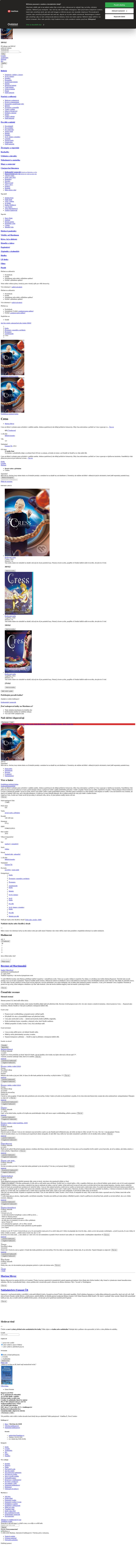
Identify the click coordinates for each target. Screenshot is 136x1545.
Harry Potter (9, 218)
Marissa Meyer (9, 424)
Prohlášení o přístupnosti (12, 1505)
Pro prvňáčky (9, 128)
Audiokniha (6, 1359)
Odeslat (4, 1527)
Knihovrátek (9, 1498)
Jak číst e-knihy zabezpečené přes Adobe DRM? (16, 323)
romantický (14, 844)
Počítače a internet (10, 113)
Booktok (7, 188)
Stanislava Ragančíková (8, 1207)
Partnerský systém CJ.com (13, 1502)
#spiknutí (4, 786)
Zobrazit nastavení (118, 11)
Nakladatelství (9, 776)
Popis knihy (8, 769)
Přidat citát (4, 1363)
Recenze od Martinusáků (13, 966)
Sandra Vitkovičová (7, 970)
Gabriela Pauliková (7, 1176)
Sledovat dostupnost (7, 477)
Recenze (7, 772)
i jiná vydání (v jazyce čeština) (12, 1345)
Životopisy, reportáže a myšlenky (15, 330)
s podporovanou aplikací (25, 311)
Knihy (3, 54)
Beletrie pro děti (14, 916)
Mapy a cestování (8, 164)
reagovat (3, 1058)
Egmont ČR (8, 446)
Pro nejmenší (9, 126)
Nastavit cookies (10, 1536)
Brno (6, 1424)
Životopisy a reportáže (12, 107)
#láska (9, 786)
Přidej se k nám (9, 1507)
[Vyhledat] (20, 52)
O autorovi (8, 774)
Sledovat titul (5, 1361)
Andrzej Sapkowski (11, 210)
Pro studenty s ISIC (11, 1483)
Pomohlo (4, 1045)
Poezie (7, 91)
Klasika (7, 84)
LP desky (4, 259)
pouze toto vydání (8, 1343)
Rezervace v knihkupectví (13, 1480)
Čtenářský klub (9, 1509)
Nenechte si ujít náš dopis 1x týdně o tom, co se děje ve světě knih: (22, 1523)
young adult (15, 870)
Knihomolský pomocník (8, 702)
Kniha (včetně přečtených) (11, 1355)
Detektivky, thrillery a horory (14, 75)
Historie (7, 106)
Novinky (7, 181)
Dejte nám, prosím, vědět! (33, 920)
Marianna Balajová (7, 1049)
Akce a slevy (9, 184)
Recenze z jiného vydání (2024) (11, 1066)
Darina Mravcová (6, 1143)
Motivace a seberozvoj (12, 100)
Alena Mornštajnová (11, 208)
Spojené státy (9, 854)
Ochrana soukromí (10, 1538)
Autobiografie (9, 334)
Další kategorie (9, 92)
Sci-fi (10, 898)
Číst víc (111, 427)
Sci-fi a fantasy (9, 76)
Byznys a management (12, 102)
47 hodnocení (11, 430)
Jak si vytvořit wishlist (12, 1476)
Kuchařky (5, 152)
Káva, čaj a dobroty (9, 239)
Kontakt (7, 1463)
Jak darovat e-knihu (11, 1474)
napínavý (8, 844)
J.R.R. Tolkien (9, 201)
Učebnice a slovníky (9, 156)
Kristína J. (4, 1125)
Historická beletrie (10, 85)
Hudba (4, 255)
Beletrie (4, 71)
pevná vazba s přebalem (12, 813)
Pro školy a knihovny (11, 1481)
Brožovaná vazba (10, 557)
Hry (2, 61)
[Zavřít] (1, 1326)
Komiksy (8, 78)
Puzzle (3, 268)
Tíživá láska (4, 1386)
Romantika (8, 80)
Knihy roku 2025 (10, 177)
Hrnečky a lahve (7, 243)
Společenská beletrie (11, 82)
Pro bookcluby (9, 1516)
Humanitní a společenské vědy (14, 104)
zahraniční (17, 854)
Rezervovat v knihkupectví (9, 479)
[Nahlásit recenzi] (1, 1106)
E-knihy (3, 56)
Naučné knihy (9, 140)
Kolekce (7, 186)
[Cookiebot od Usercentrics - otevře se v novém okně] (13, 24)
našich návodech (17, 287)
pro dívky (8, 870)
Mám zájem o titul (10, 190)
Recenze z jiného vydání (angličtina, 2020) (14, 1123)
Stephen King (9, 198)
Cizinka (7, 225)
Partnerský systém (10, 1500)
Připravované (9, 183)
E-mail (3, 1332)
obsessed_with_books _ (8, 1160)
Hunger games (9, 222)
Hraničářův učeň (10, 223)
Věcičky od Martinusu (10, 235)
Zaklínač (7, 220)
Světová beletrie (10, 89)
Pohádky (7, 135)
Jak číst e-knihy (10, 1471)
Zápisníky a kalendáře (10, 251)
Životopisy (8, 332)
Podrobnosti (8, 770)
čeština (7, 849)
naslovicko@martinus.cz (16, 1435)
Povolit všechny (119, 5)
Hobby (7, 115)
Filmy (3, 263)
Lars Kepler (8, 207)
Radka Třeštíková (10, 205)
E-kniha (5, 1357)
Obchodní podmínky (11, 1540)
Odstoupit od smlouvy (12, 1489)
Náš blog (7, 1496)
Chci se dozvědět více (33, 25)
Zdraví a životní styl (11, 111)
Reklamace (8, 1487)
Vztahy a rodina (10, 109)
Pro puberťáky (9, 129)
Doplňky (4, 63)
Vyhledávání (5, 50)
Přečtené (3, 59)
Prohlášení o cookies (11, 1504)
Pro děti (11, 904)
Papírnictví (5, 247)
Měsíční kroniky (10, 435)
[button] (70, 451)
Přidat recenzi (6, 961)
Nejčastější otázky (10, 1478)
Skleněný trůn (9, 227)
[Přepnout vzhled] (2, 66)
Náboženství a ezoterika (10, 160)
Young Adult (9, 131)
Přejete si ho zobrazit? (8, 1183)
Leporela (7, 138)
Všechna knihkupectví (12, 1426)
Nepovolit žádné (119, 16)
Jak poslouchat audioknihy (13, 1472)
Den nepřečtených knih (12, 1513)
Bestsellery (8, 179)
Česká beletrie (9, 87)
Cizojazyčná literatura (10, 168)
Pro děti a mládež (8, 122)
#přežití (13, 786)
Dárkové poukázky (9, 231)
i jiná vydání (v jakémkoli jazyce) (13, 1347)
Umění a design (10, 116)
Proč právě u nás (10, 1469)
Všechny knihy (9, 175)
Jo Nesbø (8, 203)
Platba (7, 1467)
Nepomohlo (5, 1047)
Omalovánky (9, 142)
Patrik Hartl (8, 199)
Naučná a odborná (8, 96)
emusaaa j (4, 1108)
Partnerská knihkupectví (12, 1427)
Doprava (7, 1465)
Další (4, 1269)
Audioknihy (4, 57)
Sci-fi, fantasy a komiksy (12, 137)
